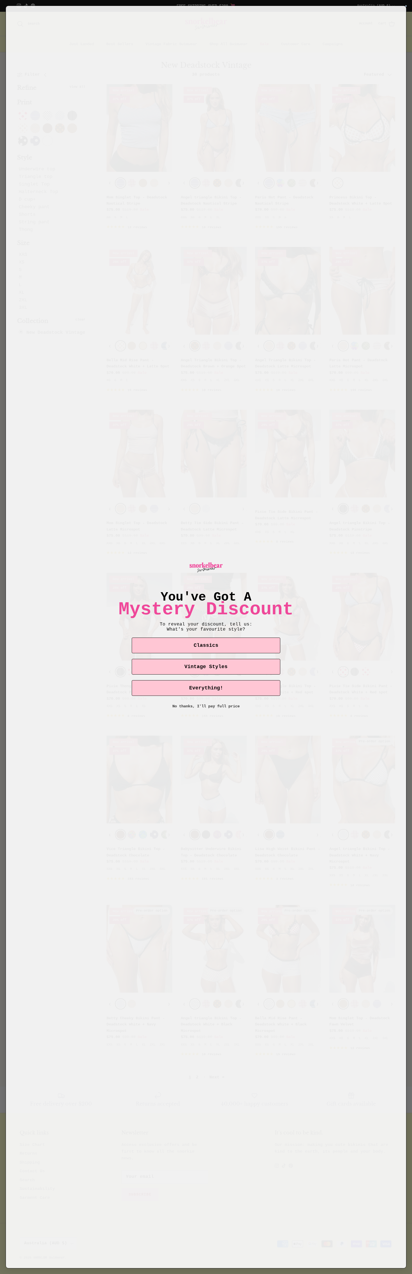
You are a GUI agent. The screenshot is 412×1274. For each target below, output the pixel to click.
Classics (206, 645)
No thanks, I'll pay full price (206, 706)
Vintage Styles (206, 667)
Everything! (206, 688)
